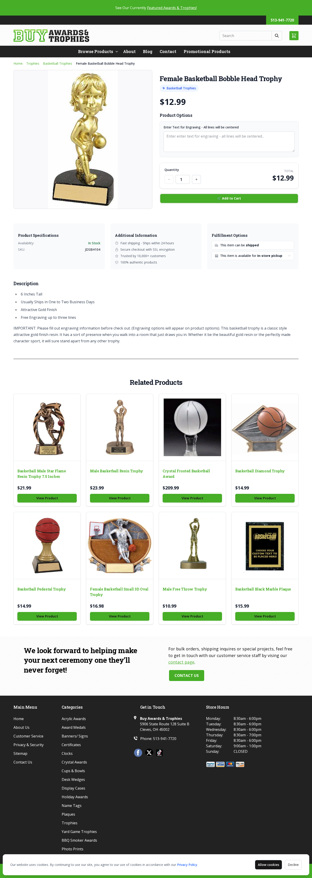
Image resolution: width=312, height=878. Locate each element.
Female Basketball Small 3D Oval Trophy (119, 592)
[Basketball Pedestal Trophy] (47, 545)
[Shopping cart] (294, 35)
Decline (293, 864)
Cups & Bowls (73, 770)
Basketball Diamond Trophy (260, 470)
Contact (168, 51)
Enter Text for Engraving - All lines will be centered (201, 127)
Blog (147, 51)
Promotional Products (207, 51)
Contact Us (187, 675)
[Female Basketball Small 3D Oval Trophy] (119, 545)
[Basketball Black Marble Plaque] (265, 545)
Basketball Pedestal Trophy (41, 589)
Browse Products (95, 51)
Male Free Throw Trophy (185, 589)
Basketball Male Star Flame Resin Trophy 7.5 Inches (41, 473)
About (129, 51)
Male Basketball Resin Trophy (116, 470)
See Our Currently (156, 7)
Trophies (32, 63)
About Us (21, 727)
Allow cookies (268, 864)
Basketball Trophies (57, 63)
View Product (47, 498)
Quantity (171, 170)
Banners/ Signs (75, 736)
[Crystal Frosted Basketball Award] (192, 427)
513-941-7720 (282, 20)
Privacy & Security (28, 744)
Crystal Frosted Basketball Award (186, 473)
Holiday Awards (75, 796)
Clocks (67, 753)
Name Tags (72, 805)
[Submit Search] (277, 35)
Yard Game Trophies (79, 831)
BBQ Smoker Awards (79, 840)
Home (18, 63)
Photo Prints (72, 848)
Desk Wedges (73, 779)
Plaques (68, 814)
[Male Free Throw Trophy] (192, 545)
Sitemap (20, 753)
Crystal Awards (74, 762)
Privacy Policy (187, 864)
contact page (181, 662)
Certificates (71, 744)
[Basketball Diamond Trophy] (265, 427)
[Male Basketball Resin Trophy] (119, 427)
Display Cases (73, 788)
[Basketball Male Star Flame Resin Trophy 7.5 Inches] (47, 427)
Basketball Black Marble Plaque (263, 589)
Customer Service (28, 736)
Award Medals (74, 727)
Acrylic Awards (74, 718)
